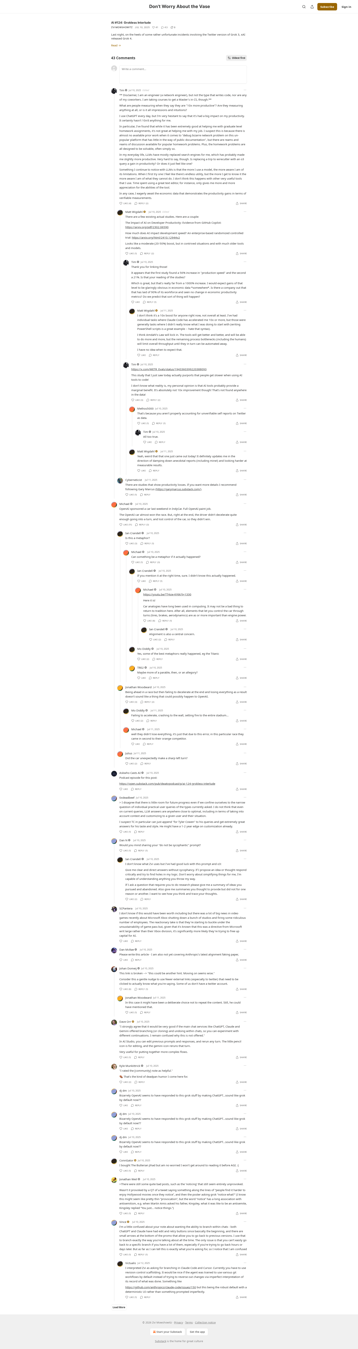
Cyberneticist (133, 480)
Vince (122, 1222)
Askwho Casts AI (130, 773)
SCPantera (125, 908)
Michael (124, 504)
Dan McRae (126, 949)
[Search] (304, 6)
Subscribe (327, 7)
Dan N (123, 840)
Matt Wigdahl (134, 212)
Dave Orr (125, 1021)
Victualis (130, 1263)
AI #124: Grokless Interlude (131, 22)
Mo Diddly (144, 649)
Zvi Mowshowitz (122, 27)
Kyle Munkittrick (129, 1066)
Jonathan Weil (128, 1179)
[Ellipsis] (245, 90)
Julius (128, 753)
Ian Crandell (133, 533)
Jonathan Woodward (138, 687)
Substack (160, 1341)
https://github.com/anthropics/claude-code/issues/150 (160, 1287)
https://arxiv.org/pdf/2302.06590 (147, 227)
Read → (116, 45)
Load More (119, 1307)
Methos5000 (145, 408)
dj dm (123, 1090)
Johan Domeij (128, 968)
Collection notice (205, 1322)
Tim (121, 90)
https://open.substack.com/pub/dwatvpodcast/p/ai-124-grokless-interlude (167, 783)
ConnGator (126, 1160)
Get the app (197, 1332)
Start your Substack (169, 1332)
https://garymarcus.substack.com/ (178, 489)
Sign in (346, 7)
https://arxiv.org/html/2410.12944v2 (156, 237)
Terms (189, 1322)
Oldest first (238, 58)
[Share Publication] (312, 6)
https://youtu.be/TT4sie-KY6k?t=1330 (167, 594)
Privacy (178, 1322)
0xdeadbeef (126, 797)
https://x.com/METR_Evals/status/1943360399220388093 (169, 369)
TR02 (140, 667)
